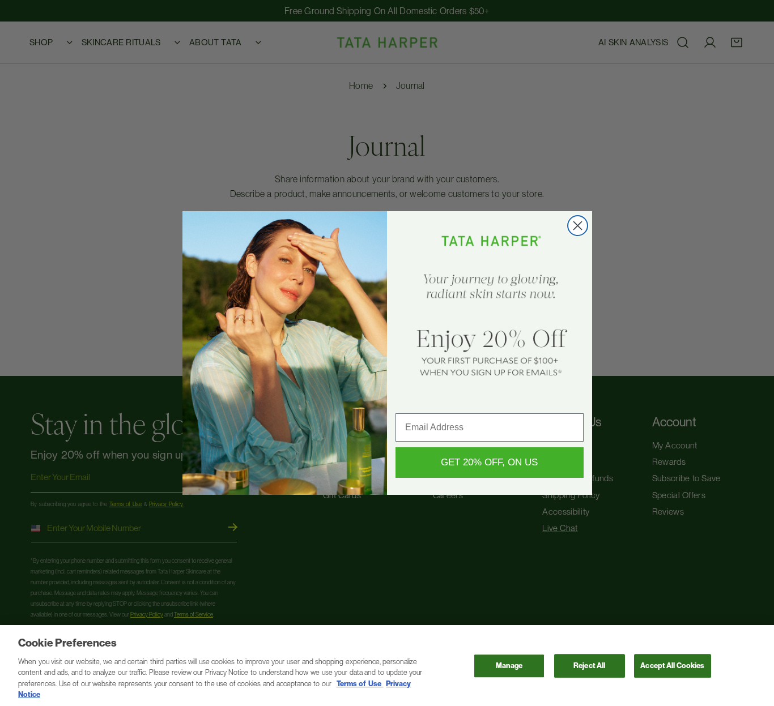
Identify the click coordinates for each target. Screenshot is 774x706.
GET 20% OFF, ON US (489, 462)
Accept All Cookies (672, 666)
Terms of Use (360, 683)
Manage (509, 666)
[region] (387, 665)
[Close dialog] (578, 226)
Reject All (589, 666)
